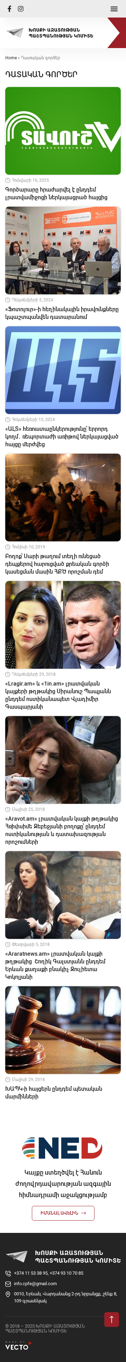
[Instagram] (21, 9)
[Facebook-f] (9, 9)
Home (11, 57)
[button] (114, 9)
